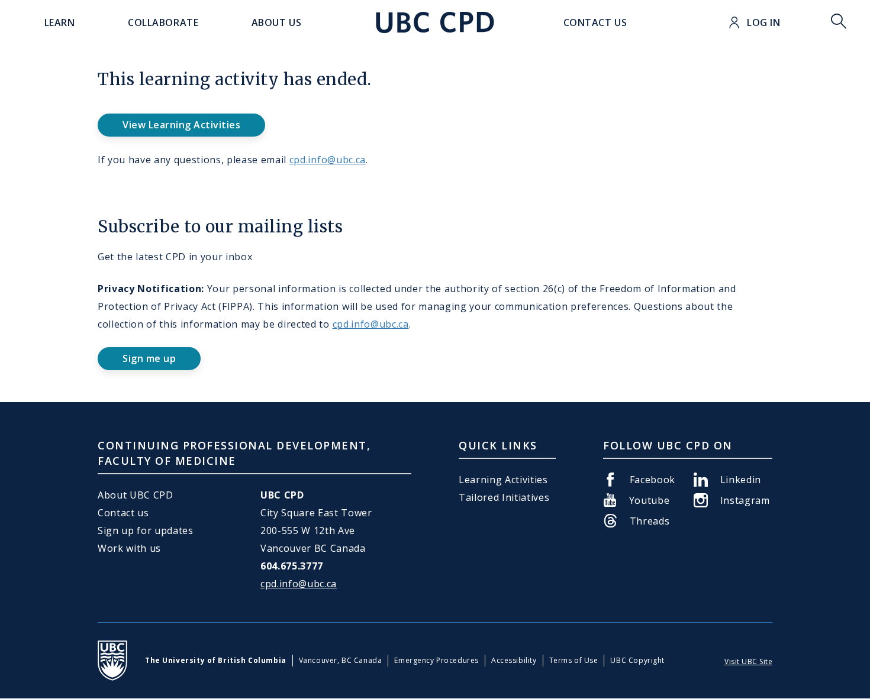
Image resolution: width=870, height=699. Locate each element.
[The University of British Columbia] (112, 660)
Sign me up (149, 358)
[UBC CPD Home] (435, 22)
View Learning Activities (181, 124)
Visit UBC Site (748, 661)
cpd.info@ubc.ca (327, 159)
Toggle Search (838, 22)
